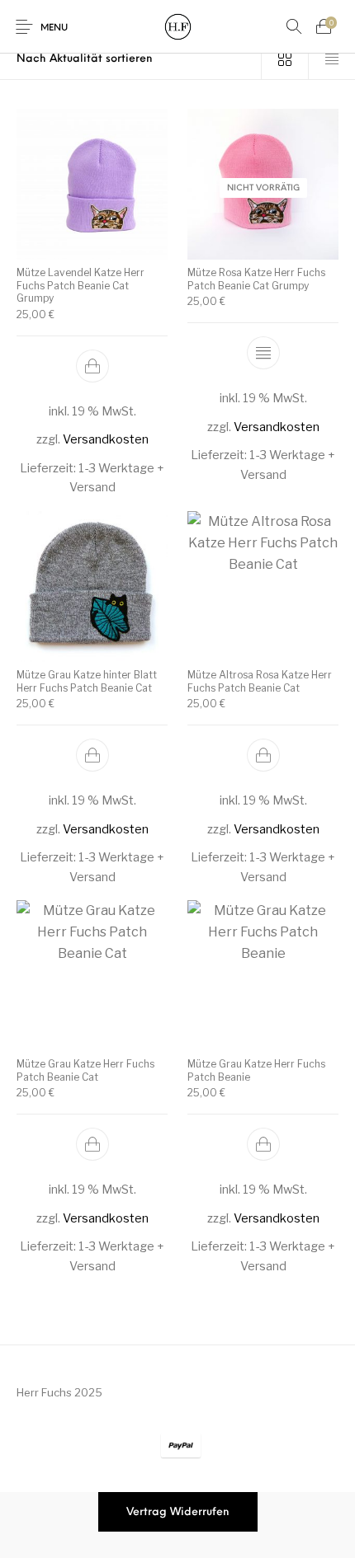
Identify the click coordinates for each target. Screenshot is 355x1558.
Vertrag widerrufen (178, 1512)
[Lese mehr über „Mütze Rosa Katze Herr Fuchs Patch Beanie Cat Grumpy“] (263, 352)
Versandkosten (106, 440)
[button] (92, 366)
